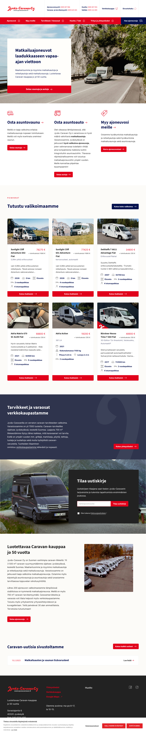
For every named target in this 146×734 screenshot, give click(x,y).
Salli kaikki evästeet (113, 726)
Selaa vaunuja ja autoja (37, 89)
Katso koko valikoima (123, 206)
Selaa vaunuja (16, 148)
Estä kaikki (134, 726)
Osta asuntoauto (69, 122)
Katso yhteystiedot (124, 446)
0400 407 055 (92, 7)
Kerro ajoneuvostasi (112, 149)
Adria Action (62, 333)
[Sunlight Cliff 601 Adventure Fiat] (73, 231)
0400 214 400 (92, 10)
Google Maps (53, 697)
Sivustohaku (128, 9)
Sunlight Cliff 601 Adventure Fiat (63, 253)
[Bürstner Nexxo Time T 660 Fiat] (118, 315)
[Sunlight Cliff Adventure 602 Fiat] (28, 231)
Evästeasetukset (92, 726)
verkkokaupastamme (26, 447)
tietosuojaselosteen (98, 513)
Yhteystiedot (52, 687)
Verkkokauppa (108, 9)
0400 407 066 (65, 7)
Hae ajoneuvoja (131, 21)
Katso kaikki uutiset (124, 646)
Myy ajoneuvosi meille (115, 125)
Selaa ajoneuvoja (17, 619)
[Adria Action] (73, 315)
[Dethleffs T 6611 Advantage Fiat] (118, 231)
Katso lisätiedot (26, 294)
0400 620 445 (72, 10)
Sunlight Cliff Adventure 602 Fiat (18, 253)
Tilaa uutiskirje (119, 504)
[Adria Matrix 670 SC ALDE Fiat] (28, 315)
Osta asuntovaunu (23, 122)
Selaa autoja (61, 174)
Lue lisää (14, 730)
